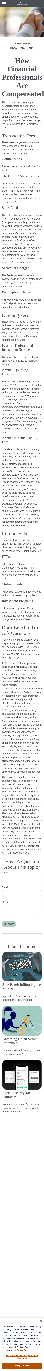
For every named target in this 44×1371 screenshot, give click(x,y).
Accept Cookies (21, 1366)
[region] (22, 1344)
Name (5, 872)
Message (7, 902)
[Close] (41, 1321)
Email (5, 887)
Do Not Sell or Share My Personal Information (22, 1356)
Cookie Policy (23, 1350)
